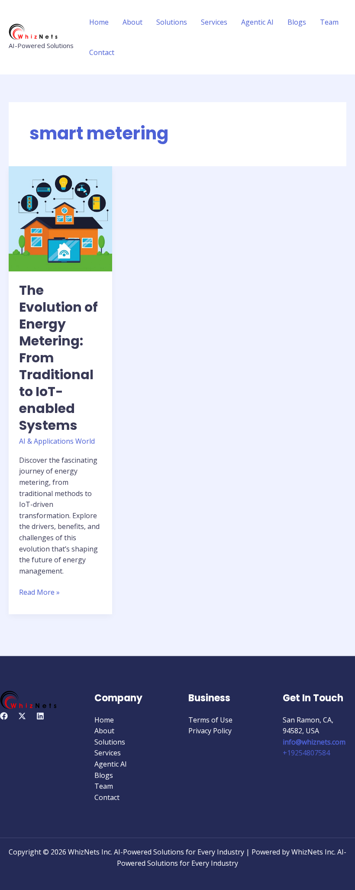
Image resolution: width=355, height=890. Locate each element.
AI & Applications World (57, 441)
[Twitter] (22, 716)
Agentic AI (257, 22)
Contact (101, 52)
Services (214, 22)
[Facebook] (4, 716)
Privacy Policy (210, 730)
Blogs (296, 22)
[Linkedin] (40, 716)
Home (99, 22)
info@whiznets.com (314, 742)
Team (329, 22)
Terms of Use (210, 720)
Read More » (39, 592)
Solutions (171, 22)
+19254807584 (306, 753)
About (132, 22)
